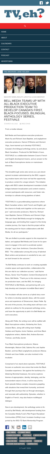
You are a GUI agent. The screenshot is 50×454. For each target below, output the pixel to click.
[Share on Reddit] (19, 427)
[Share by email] (30, 427)
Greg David (25, 124)
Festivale (27, 435)
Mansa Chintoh (26, 441)
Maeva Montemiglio (27, 438)
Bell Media (11, 432)
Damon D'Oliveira (13, 435)
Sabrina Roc (32, 444)
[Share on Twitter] (13, 427)
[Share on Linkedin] (24, 427)
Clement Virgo (24, 432)
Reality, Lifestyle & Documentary (31, 97)
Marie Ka (38, 441)
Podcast (5, 55)
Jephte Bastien (40, 435)
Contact (5, 49)
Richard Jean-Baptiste (15, 444)
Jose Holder (12, 438)
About (4, 38)
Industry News (10, 97)
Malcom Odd (12, 441)
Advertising (7, 61)
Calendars (6, 43)
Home (3, 32)
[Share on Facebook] (7, 427)
